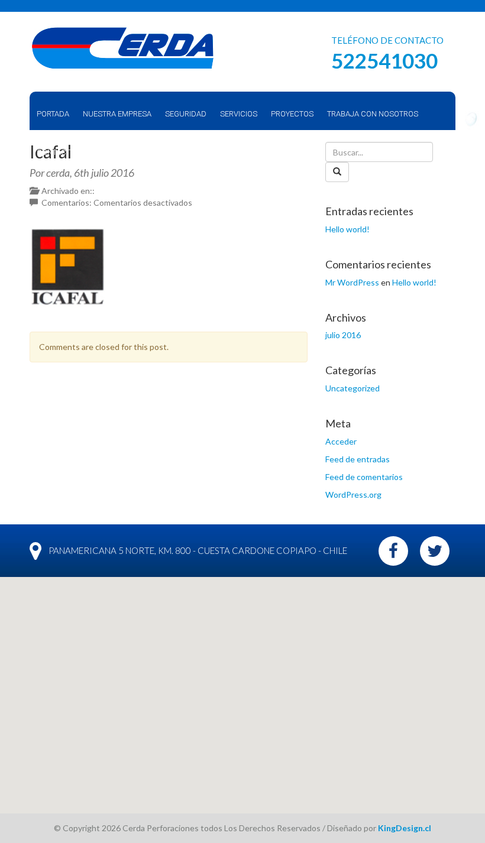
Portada (53, 113)
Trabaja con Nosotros (372, 113)
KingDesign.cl (404, 828)
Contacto (56, 152)
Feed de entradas (357, 459)
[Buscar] (337, 172)
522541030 (384, 60)
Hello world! (347, 229)
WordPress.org (353, 494)
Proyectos (292, 113)
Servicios (238, 113)
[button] (242, 688)
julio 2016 (343, 335)
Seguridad (185, 113)
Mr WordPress (352, 282)
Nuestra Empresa (117, 113)
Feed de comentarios (364, 477)
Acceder (341, 441)
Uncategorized (352, 388)
